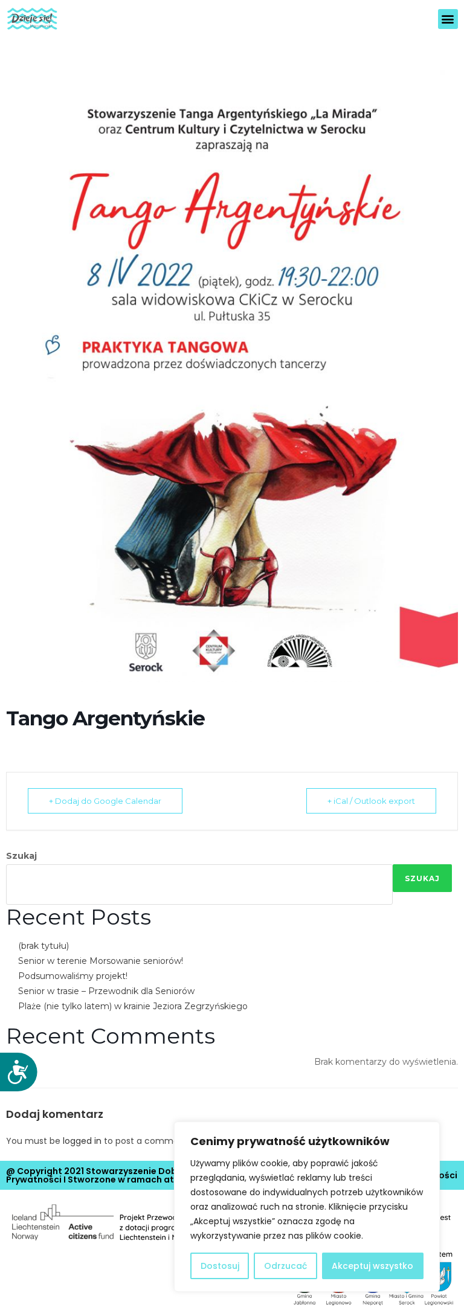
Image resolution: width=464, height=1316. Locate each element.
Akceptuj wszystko (372, 1266)
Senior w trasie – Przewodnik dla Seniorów (106, 991)
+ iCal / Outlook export (371, 801)
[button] (448, 19)
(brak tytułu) (43, 945)
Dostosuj (220, 1266)
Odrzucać (285, 1266)
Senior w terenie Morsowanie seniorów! (100, 960)
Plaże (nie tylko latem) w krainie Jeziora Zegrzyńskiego (133, 1006)
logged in (82, 1141)
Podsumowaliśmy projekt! (72, 976)
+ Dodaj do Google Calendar (105, 801)
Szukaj (21, 855)
